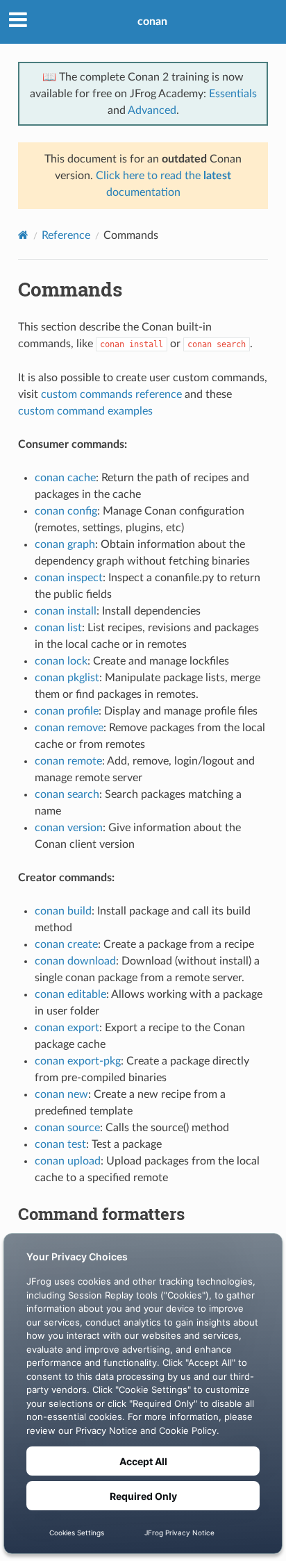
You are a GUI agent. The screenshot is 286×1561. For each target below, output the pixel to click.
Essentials (233, 93)
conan (152, 21)
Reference (66, 235)
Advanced (152, 110)
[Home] (23, 235)
